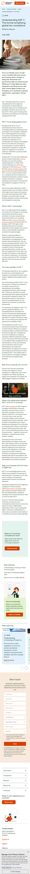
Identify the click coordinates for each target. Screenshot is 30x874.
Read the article (9, 660)
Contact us (5, 839)
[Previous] (22, 668)
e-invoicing (12, 406)
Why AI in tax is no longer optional (14, 577)
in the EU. (23, 159)
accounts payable (7, 222)
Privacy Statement (8, 755)
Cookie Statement (6, 867)
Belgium (4, 171)
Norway (18, 167)
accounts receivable (18, 220)
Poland (21, 165)
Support (4, 843)
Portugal (9, 196)
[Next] (26, 668)
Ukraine (10, 169)
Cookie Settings (15, 871)
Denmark (15, 169)
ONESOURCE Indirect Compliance (12, 488)
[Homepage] (6, 3)
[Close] (28, 852)
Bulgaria (21, 169)
